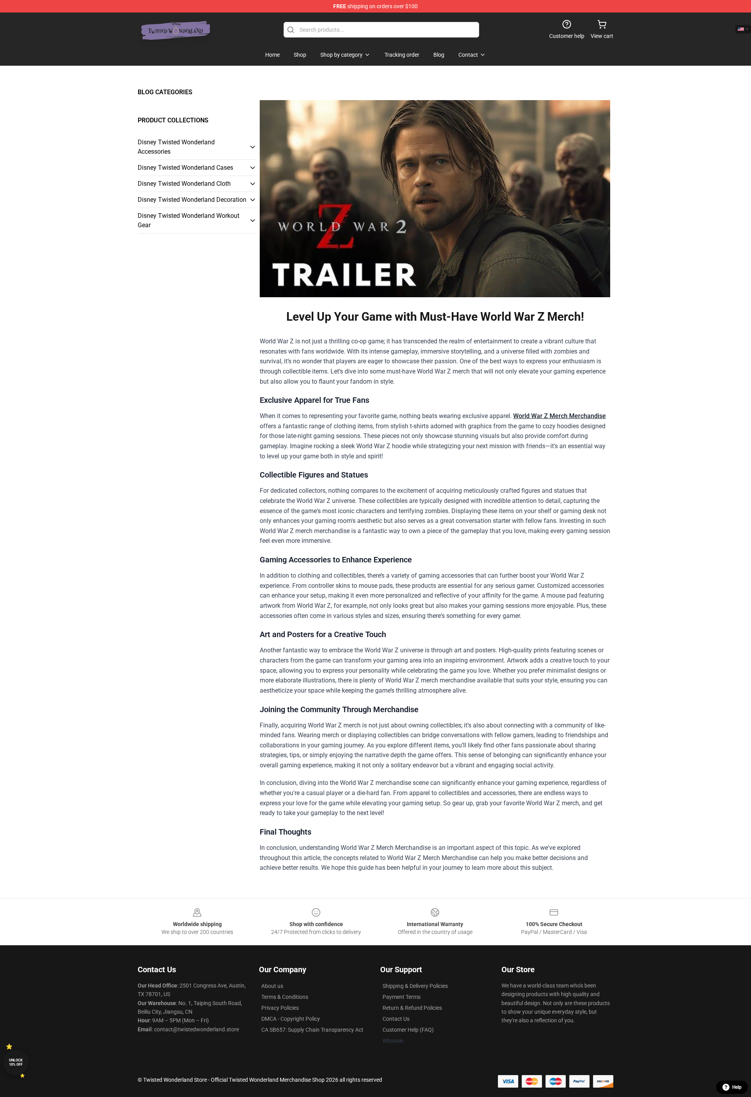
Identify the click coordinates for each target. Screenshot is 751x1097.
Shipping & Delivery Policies (415, 986)
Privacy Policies (280, 1008)
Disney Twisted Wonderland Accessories (176, 146)
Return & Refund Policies (412, 1008)
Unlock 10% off (16, 1062)
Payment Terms (401, 997)
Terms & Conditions (284, 997)
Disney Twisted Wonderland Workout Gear (188, 220)
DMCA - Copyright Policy (290, 1019)
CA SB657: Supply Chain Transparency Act (312, 1030)
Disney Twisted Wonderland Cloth (184, 183)
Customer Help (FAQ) (408, 1030)
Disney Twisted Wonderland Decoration (192, 199)
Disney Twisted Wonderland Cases (185, 167)
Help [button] (737, 1087)
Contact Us (396, 1019)
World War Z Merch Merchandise (559, 416)
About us (272, 986)
